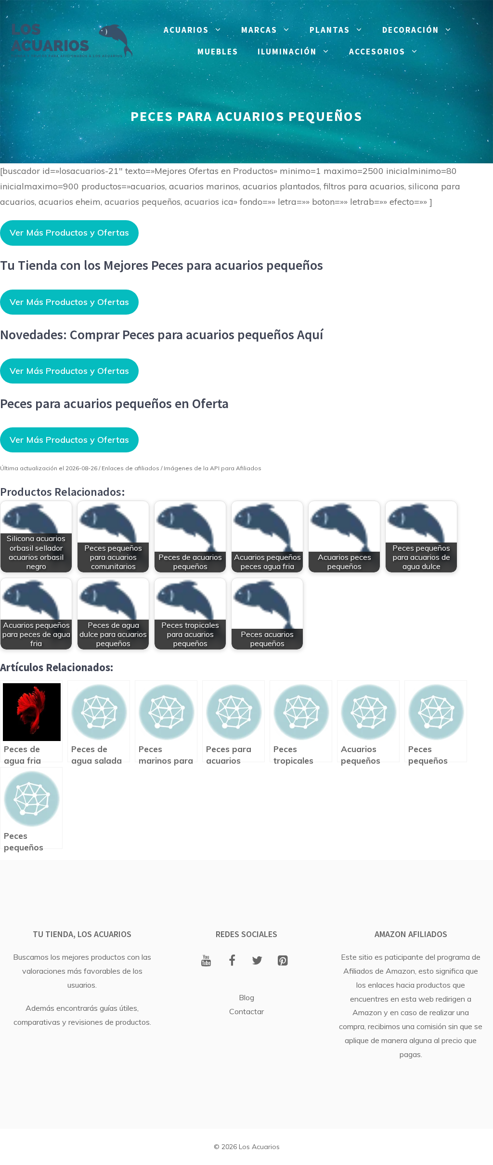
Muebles (217, 51)
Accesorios (377, 51)
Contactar (246, 1011)
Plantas (330, 30)
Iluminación (287, 51)
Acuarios (186, 30)
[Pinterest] (283, 961)
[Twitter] (257, 961)
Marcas (259, 30)
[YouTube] (206, 961)
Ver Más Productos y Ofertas (69, 232)
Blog (246, 997)
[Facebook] (232, 961)
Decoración (410, 30)
